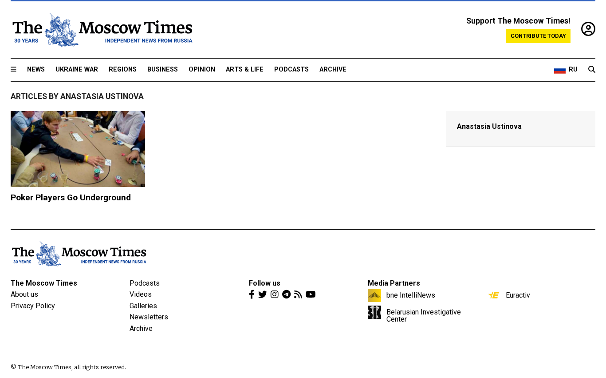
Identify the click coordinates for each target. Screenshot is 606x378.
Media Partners (394, 283)
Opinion (202, 69)
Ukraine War (76, 69)
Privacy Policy (33, 306)
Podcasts (291, 69)
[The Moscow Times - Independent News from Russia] (102, 30)
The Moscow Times (44, 283)
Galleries (143, 306)
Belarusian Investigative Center (423, 315)
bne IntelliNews (410, 295)
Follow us (264, 283)
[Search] (591, 70)
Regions (123, 69)
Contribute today (538, 35)
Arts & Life (245, 69)
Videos (141, 294)
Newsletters (149, 317)
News (36, 69)
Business (162, 69)
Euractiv (518, 295)
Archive (332, 69)
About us (24, 294)
